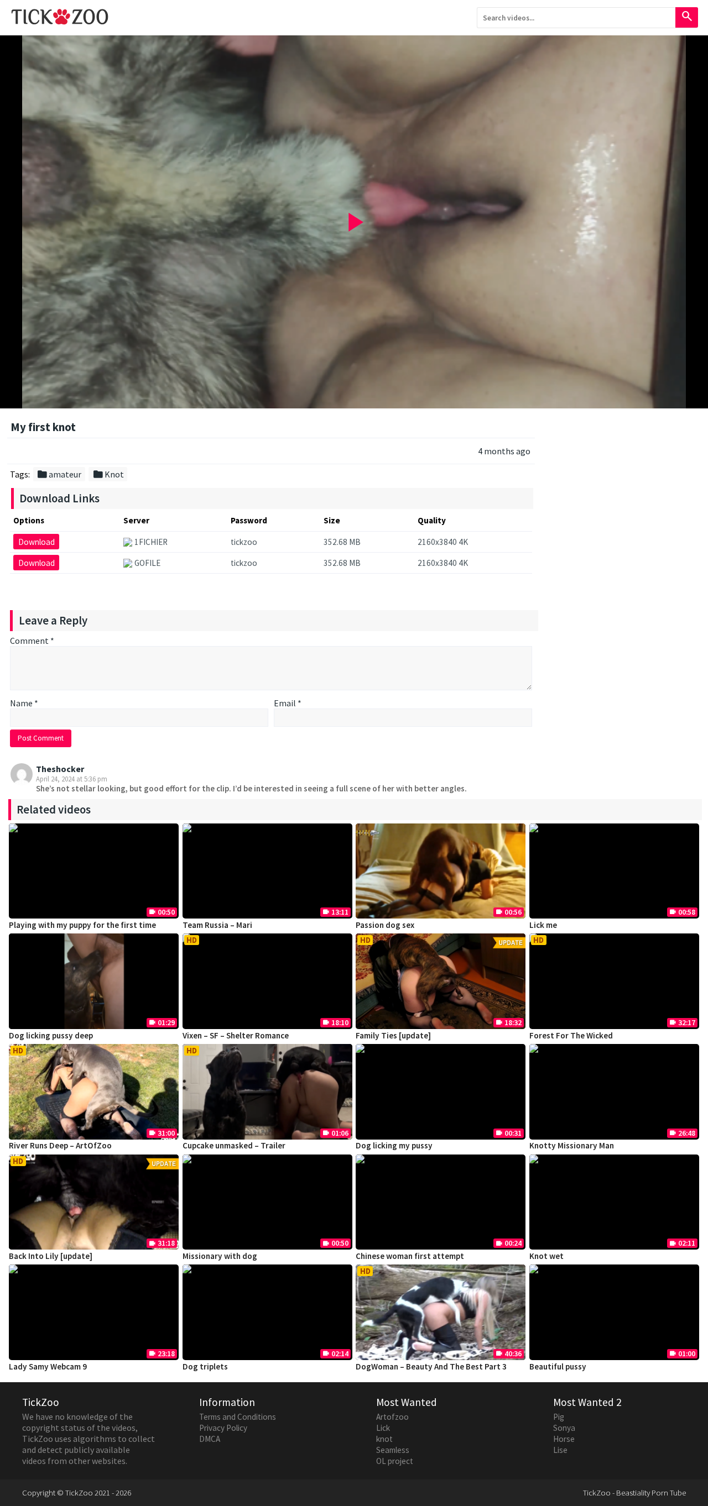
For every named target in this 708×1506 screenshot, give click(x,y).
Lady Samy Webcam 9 (48, 1366)
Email (287, 703)
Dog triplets (205, 1366)
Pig (558, 1416)
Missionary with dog (220, 1256)
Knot (108, 474)
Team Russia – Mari (217, 925)
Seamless (392, 1450)
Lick (383, 1428)
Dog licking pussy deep (51, 1035)
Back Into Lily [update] (50, 1256)
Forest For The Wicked (571, 1035)
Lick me (543, 925)
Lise (560, 1450)
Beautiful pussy (557, 1366)
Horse (564, 1439)
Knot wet (546, 1256)
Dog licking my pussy (394, 1145)
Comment (32, 640)
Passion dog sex (385, 925)
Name (24, 703)
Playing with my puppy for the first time (82, 925)
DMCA (209, 1439)
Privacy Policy (223, 1428)
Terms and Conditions (237, 1416)
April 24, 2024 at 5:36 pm (71, 778)
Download (36, 542)
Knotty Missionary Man (571, 1145)
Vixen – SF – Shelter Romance (236, 1035)
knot (384, 1439)
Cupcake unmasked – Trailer (234, 1145)
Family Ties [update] (393, 1035)
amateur (59, 474)
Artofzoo (392, 1416)
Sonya (564, 1428)
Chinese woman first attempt (410, 1256)
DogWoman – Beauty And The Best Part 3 (431, 1366)
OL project (394, 1461)
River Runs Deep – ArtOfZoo (60, 1145)
